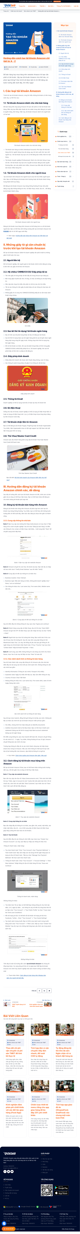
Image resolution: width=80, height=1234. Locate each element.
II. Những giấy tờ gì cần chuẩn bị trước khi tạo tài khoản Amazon (63, 47)
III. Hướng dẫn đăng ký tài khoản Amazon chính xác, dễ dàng (64, 94)
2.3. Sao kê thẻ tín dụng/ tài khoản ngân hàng (66, 65)
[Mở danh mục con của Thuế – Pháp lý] (73, 176)
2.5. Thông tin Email (64, 74)
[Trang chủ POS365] (9, 5)
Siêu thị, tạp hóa (47, 1159)
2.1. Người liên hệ (64, 53)
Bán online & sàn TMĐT (30, 11)
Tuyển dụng (8, 1187)
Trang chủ (22, 6)
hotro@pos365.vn (12, 1168)
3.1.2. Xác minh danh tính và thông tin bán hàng (67, 112)
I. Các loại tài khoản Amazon (64, 31)
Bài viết (50, 6)
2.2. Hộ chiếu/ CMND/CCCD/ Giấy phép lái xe (64, 58)
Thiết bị (42, 6)
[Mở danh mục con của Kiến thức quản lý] (73, 167)
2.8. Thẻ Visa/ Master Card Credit (65, 87)
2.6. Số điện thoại (64, 78)
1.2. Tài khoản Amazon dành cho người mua (65, 41)
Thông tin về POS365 (63, 6)
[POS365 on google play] (61, 1187)
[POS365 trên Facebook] (5, 1171)
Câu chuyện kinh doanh (12, 1190)
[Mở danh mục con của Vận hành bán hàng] (73, 162)
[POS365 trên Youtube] (12, 1171)
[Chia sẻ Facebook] (39, 991)
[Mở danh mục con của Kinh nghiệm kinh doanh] (73, 136)
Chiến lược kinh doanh (16, 11)
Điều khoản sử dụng (68, 1229)
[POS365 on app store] (61, 1193)
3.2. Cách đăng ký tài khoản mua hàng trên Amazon (65, 119)
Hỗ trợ (7, 1198)
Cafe (43, 1164)
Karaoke (44, 1167)
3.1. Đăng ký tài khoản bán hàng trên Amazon (65, 101)
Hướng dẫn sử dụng (11, 1193)
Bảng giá (45, 1172)
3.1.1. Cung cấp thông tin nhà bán (66, 106)
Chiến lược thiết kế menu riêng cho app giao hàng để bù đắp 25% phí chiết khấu (40, 1110)
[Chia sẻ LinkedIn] (44, 991)
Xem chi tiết (57, 1)
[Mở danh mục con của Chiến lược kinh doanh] (73, 141)
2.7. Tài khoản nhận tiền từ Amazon (66, 82)
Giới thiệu (8, 1185)
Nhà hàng (45, 1161)
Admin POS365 (44, 67)
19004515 (11, 1166)
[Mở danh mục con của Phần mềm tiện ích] (73, 172)
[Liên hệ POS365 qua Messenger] (8, 1171)
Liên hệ (76, 6)
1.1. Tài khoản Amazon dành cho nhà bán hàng (66, 35)
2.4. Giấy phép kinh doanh (64, 70)
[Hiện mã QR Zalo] (4, 1223)
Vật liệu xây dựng (47, 1170)
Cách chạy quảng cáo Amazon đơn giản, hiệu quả (31, 755)
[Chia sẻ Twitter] (49, 991)
